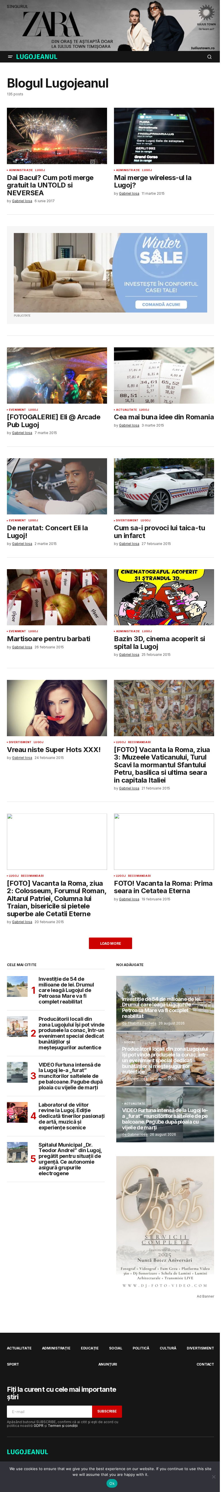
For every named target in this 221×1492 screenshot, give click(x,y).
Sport (13, 1364)
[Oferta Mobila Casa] (110, 273)
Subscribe (107, 1411)
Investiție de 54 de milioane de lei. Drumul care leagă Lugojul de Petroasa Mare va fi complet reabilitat (66, 990)
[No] (214, 1477)
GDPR (38, 1425)
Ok (112, 1483)
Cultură (168, 1348)
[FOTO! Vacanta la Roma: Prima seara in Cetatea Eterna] (164, 841)
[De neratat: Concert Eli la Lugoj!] (57, 486)
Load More (110, 943)
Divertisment (127, 520)
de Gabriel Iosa (135, 1079)
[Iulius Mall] (110, 25)
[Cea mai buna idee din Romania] (164, 375)
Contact (205, 1364)
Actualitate (126, 409)
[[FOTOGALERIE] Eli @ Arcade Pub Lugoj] (57, 375)
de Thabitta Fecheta (139, 1023)
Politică (141, 1348)
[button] (10, 56)
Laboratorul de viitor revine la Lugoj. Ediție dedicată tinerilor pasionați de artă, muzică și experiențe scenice (72, 1116)
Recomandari (139, 742)
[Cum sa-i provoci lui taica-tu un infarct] (164, 486)
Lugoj (40, 170)
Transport (133, 992)
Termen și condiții (63, 1425)
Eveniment (17, 409)
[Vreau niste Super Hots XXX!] (57, 708)
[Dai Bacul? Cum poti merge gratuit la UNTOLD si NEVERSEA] (57, 136)
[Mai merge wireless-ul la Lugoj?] (164, 136)
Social (129, 1042)
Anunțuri (107, 1364)
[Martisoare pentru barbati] (57, 597)
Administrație (21, 170)
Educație (90, 1348)
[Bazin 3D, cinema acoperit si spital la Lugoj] (164, 597)
